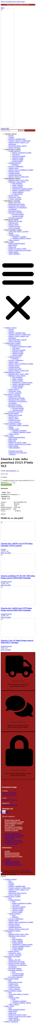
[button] (18, 290)
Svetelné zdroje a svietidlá (12, 149)
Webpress (28, 871)
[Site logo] (7, 126)
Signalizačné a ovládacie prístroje (22, 188)
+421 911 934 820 (9, 795)
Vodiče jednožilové (14, 254)
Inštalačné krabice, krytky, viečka (18, 180)
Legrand (3, 549)
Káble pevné (12, 247)
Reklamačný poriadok (12, 855)
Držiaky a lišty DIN (14, 202)
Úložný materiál (13, 252)
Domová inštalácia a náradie (13, 230)
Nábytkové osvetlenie (18, 156)
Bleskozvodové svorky (15, 221)
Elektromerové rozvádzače (16, 204)
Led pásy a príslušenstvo (15, 166)
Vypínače (11, 137)
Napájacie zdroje (13, 168)
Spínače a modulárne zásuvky (21, 190)
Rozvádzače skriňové (14, 211)
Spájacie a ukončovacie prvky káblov (19, 250)
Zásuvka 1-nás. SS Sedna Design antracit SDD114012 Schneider (17, 641)
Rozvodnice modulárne (15, 212)
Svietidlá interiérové (14, 151)
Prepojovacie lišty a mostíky (16, 206)
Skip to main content (18, 1)
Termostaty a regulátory (19, 236)
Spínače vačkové (13, 195)
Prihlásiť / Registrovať (11, 1021)
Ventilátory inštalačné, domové (21, 238)
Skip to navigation (6, 1)
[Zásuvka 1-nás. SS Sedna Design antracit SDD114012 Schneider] (18, 637)
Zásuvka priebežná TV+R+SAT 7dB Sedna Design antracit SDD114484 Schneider (18, 577)
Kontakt (7, 851)
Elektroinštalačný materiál (12, 178)
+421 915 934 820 (9, 793)
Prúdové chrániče (17, 187)
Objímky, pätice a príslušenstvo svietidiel (20, 170)
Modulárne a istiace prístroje (17, 182)
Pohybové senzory (14, 171)
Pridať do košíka (6, 484)
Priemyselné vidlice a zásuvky (17, 146)
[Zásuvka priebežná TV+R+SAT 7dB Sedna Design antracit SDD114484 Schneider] (18, 572)
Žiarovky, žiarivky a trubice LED (18, 176)
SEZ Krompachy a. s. (12, 470)
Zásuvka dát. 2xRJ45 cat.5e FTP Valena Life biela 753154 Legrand (17, 545)
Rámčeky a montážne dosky (17, 139)
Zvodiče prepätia (17, 194)
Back (10, 881)
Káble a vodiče (9, 242)
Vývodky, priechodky (15, 199)
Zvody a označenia (14, 228)
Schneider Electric (6, 581)
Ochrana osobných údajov (13, 856)
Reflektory (15, 164)
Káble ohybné (12, 245)
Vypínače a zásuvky (11, 134)
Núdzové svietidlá (17, 159)
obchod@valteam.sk (9, 800)
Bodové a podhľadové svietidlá (21, 152)
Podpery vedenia (13, 224)
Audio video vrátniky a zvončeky (18, 231)
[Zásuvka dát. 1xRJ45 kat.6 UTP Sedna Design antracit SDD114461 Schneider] (18, 604)
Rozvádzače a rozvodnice (12, 200)
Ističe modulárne (17, 183)
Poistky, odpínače (17, 185)
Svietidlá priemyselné (14, 175)
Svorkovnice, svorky (14, 197)
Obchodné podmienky (12, 853)
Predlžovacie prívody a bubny (17, 248)
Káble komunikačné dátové (16, 243)
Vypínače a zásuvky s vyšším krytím (19, 140)
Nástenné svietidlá (17, 158)
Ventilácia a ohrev (13, 235)
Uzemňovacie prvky (14, 226)
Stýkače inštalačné (17, 192)
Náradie (10, 233)
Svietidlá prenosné (14, 173)
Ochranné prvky (13, 223)
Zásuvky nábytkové (14, 147)
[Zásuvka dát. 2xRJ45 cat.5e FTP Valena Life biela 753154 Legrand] (18, 540)
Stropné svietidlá (17, 161)
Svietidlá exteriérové (14, 163)
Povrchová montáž (18, 214)
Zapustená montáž (17, 216)
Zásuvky (11, 135)
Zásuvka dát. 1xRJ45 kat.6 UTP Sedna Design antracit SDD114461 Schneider (16, 609)
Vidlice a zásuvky (13, 240)
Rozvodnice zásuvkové (15, 218)
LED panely (16, 154)
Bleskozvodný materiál (12, 219)
